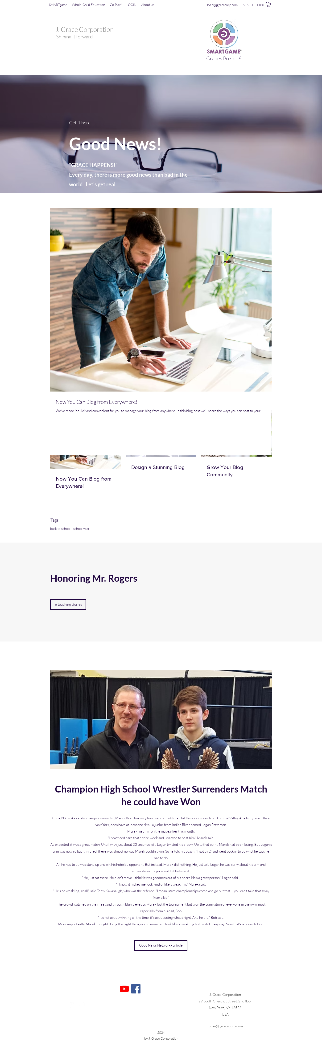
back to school (60, 529)
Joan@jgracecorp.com (222, 5)
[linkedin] (73, 1005)
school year (81, 529)
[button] (269, 4)
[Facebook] (135, 988)
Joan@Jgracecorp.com (226, 1026)
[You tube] (124, 988)
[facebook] (82, 1005)
